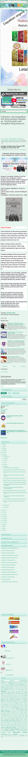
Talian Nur (3, 726)
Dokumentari (3, 687)
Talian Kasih (25, 725)
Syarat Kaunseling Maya (11, 725)
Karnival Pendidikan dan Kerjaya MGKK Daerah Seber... (14, 499)
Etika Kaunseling (16, 688)
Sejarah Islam (8, 719)
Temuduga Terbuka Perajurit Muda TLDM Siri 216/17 (14, 469)
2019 (3, 450)
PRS (13, 707)
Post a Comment (4, 371)
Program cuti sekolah (7, 713)
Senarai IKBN (13, 724)
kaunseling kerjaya (13, 138)
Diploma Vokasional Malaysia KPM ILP (10, 686)
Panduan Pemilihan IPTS (5, 709)
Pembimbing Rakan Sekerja (17, 711)
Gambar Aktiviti (4, 690)
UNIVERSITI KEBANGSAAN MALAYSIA (10, 574)
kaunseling (25, 730)
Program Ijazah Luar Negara (17, 712)
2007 (3, 528)
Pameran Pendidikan (23, 707)
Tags (9, 393)
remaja (15, 735)
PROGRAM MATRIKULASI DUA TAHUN (14, 706)
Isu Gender (3, 696)
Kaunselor (11, 699)
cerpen (18, 727)
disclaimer (3, 729)
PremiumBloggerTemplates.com (9, 755)
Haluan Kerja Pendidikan (6, 694)
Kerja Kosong (20, 138)
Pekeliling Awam (23, 710)
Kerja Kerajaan (14, 700)
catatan (26, 726)
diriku (26, 727)
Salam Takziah (24, 717)
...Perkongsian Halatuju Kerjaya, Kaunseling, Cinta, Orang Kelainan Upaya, (15, 752)
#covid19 (12, 680)
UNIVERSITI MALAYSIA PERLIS (8, 567)
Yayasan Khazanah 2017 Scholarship (11, 467)
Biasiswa (11, 684)
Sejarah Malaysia (15, 719)
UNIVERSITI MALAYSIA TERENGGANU (10, 581)
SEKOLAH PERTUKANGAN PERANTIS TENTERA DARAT (13, 716)
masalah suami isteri (23, 734)
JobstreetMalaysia (9, 674)
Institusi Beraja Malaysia (11, 695)
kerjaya (2, 140)
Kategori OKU (4, 699)
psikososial (7, 735)
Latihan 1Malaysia (7, 701)
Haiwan (25, 690)
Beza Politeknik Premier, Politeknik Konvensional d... (14, 478)
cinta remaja (22, 727)
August (5, 458)
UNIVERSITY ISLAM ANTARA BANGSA (10, 548)
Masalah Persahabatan (10, 704)
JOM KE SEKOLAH (9, 696)
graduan (6, 138)
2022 (3, 446)
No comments (23, 149)
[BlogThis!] (3, 318)
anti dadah (16, 726)
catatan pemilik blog (6, 728)
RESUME (5, 714)
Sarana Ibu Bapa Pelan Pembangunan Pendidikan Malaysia (12, 718)
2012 (3, 518)
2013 (3, 516)
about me (11, 726)
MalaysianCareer (9, 670)
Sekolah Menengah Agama (19, 723)
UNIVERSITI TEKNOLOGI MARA (8, 550)
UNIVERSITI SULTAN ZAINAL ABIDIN (9, 562)
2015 (3, 512)
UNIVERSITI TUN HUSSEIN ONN (8, 560)
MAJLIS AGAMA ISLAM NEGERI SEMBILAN (19, 701)
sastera (18, 735)
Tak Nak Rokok (19, 725)
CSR (15, 684)
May (4, 462)
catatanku (13, 728)
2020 (3, 448)
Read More (15, 329)
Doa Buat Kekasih (23, 686)
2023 (3, 444)
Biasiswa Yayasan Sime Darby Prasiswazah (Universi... (14, 480)
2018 (3, 452)
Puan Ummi (4, 149)
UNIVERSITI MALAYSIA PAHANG (8, 565)
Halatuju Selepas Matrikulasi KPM (15, 691)
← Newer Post (4, 366)
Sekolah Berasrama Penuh (14, 720)
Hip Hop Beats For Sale (20, 755)
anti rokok (22, 726)
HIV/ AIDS (21, 690)
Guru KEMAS (10, 690)
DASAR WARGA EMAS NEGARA (12, 685)
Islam (25, 695)
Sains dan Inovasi (17, 717)
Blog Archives (16, 393)
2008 (3, 526)
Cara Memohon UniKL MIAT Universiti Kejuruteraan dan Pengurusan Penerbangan (16, 324)
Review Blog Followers (19, 714)
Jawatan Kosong (6, 698)
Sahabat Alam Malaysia (5, 717)
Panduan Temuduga (15, 709)
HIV (18, 690)
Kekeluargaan (18, 699)
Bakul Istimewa (4, 437)
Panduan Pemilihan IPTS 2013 (13, 356)
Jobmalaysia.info (10, 658)
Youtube (7, 726)
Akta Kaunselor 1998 (20, 681)
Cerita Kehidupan (20, 684)
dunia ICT (7, 729)
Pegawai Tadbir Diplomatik (13, 710)
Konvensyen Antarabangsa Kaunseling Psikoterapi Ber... (15, 482)
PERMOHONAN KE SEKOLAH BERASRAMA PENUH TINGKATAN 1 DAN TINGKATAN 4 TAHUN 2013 (16, 431)
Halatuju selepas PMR (22, 693)
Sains (11, 717)
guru (15, 730)
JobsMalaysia (8, 650)
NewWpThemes (10, 754)
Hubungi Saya (21, 694)
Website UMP (11, 313)
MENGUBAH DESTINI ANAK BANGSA (8, 702)
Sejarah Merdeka (23, 719)
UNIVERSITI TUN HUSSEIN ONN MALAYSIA (15, 340)
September (6, 456)
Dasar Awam (24, 685)
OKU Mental (25, 704)
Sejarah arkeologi (4, 720)
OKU (17, 704)
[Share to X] (4, 318)
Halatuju (3, 692)
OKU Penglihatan (13, 705)
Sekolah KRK (25, 722)
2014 (3, 514)
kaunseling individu (6, 732)
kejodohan (10, 734)
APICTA (14, 681)
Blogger (23, 752)
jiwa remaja (19, 730)
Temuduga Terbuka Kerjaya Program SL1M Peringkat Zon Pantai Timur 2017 (13, 146)
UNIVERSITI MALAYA (6, 579)
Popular (3, 393)
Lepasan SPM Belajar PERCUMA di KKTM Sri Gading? (14, 490)
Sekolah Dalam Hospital (11, 722)
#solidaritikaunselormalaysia (6, 681)
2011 (3, 520)
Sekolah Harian (19, 722)
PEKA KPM (20, 705)
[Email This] (1, 318)
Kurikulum (25, 700)
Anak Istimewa (11, 682)
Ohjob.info (8, 664)
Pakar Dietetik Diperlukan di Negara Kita (15, 423)
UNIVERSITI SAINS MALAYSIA (8, 569)
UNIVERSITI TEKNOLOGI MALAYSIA (9, 572)
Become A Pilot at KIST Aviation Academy (15, 348)
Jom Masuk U (13, 698)
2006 (3, 530)
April (5, 464)
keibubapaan (4, 734)
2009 (3, 524)
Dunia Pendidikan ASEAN (18, 687)
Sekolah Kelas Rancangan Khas (7, 723)
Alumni (6, 682)
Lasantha (23, 754)
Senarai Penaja (19, 724)
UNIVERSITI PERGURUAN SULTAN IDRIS (10, 555)
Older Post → (24, 366)
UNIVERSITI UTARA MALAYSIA (8, 553)
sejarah (22, 735)
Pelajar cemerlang (5, 711)
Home (2, 138)
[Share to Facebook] (5, 318)
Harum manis (15, 694)
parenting (3, 735)
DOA (20, 685)
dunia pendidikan (15, 729)
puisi (12, 735)
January (5, 507)
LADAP (2, 701)
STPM (26, 716)
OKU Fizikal (20, 704)
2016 (3, 510)
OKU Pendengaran (5, 705)
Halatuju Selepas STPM (12, 693)
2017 (3, 454)
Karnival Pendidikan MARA (22, 698)
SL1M (16, 140)
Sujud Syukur (24, 724)
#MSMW (2, 680)
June (5, 460)
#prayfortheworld (23, 680)
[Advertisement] (14, 598)
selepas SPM (11, 140)
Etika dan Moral (23, 688)
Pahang (6, 140)
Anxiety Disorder (6, 684)
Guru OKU (15, 690)
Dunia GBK (9, 687)
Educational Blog (8, 688)
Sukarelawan (3, 725)
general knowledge (9, 730)
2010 (3, 522)
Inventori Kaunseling (20, 695)
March (5, 466)
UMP (19, 140)
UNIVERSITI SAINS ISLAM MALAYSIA (9, 557)
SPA (6, 647)
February (5, 505)
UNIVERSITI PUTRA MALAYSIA (8, 577)
